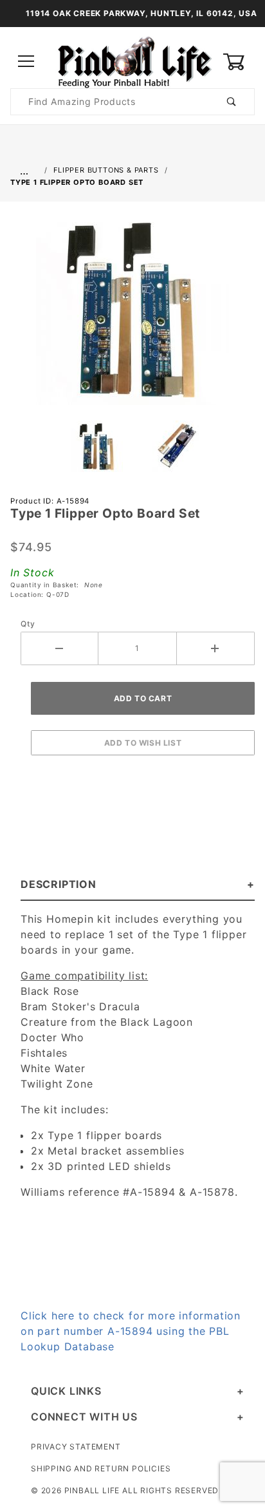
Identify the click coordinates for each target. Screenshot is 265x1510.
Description (58, 884)
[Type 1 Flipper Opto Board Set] (132, 314)
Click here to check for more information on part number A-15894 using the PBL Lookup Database (131, 1331)
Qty (28, 623)
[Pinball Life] (132, 60)
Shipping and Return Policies (100, 1468)
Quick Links (66, 1390)
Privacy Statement (76, 1446)
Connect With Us (84, 1416)
